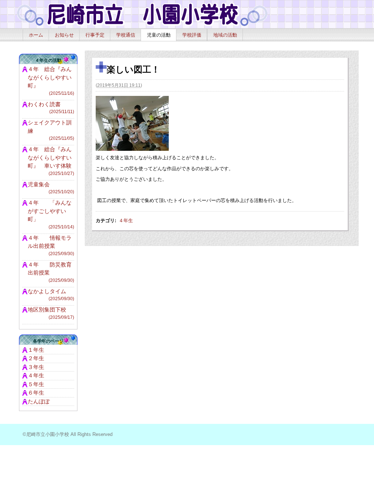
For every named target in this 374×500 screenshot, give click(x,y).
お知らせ (64, 35)
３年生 (36, 367)
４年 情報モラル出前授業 (51, 245)
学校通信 (125, 35)
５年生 (36, 384)
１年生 (36, 350)
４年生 (126, 220)
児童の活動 (159, 35)
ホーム (36, 35)
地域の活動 (225, 35)
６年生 (36, 392)
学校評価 (191, 35)
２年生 (36, 358)
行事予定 (94, 35)
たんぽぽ (39, 401)
